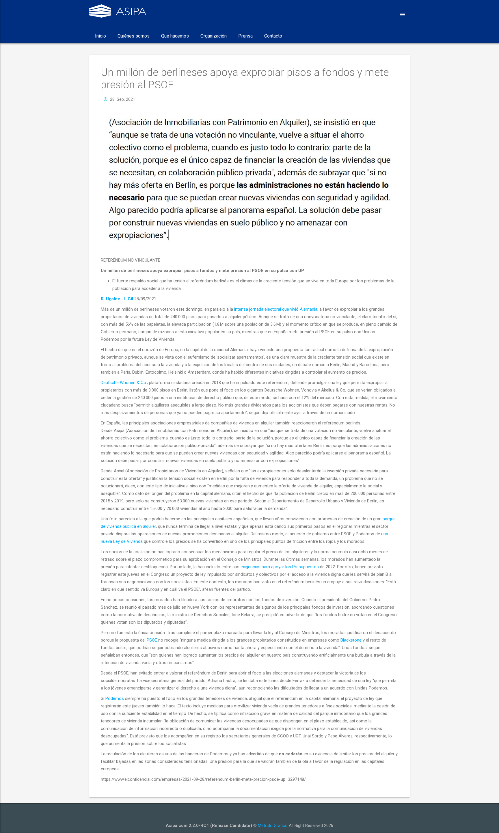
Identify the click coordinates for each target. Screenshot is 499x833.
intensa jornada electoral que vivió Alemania (275, 309)
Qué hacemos (175, 36)
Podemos (114, 698)
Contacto (273, 36)
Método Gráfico (273, 825)
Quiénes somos (134, 36)
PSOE (152, 640)
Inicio (100, 36)
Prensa (245, 36)
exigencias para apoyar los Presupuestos (280, 566)
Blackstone (351, 640)
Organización (213, 36)
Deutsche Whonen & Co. (124, 382)
